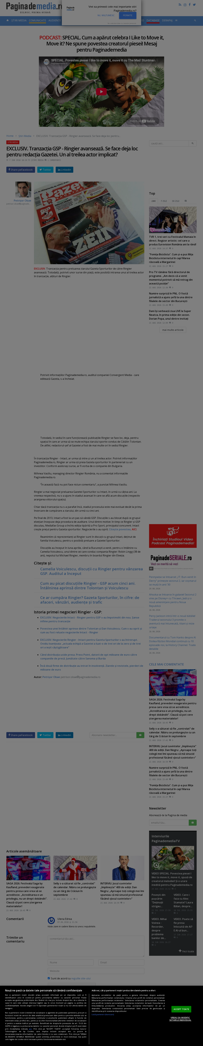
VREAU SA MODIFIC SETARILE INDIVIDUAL (180, 1018)
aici (30, 1028)
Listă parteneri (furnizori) (103, 1014)
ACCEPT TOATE (181, 1009)
